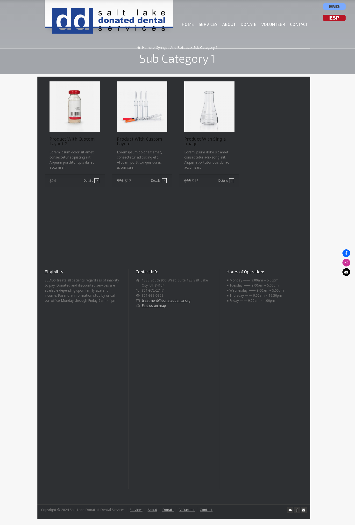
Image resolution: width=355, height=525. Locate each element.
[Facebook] (297, 510)
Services (136, 509)
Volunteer (187, 509)
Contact (206, 509)
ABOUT (229, 24)
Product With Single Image (205, 141)
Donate (168, 509)
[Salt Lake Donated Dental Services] (109, 13)
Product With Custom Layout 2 (72, 141)
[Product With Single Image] (209, 106)
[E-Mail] (346, 272)
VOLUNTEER (273, 24)
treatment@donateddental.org (166, 300)
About (152, 509)
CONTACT (299, 24)
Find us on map (154, 305)
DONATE (248, 24)
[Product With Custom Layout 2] (75, 106)
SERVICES (208, 24)
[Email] (290, 510)
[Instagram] (304, 510)
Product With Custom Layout (139, 141)
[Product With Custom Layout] (142, 106)
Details (88, 180)
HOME (188, 24)
